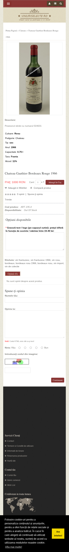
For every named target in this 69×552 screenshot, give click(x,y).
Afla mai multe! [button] (13, 547)
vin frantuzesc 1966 (41, 260)
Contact (10, 441)
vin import (59, 263)
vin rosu (56, 260)
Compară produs (42, 188)
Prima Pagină (11, 30)
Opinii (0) (13, 273)
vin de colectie (12, 266)
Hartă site (11, 461)
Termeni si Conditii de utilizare (20, 446)
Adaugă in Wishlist (17, 188)
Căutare (22, 30)
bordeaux (9, 263)
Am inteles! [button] (58, 533)
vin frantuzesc (22, 260)
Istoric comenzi (13, 480)
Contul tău (11, 475)
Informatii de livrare (15, 451)
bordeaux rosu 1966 (26, 263)
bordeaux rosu (45, 263)
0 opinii (20, 194)
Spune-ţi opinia (35, 194)
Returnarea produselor (17, 456)
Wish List (11, 485)
